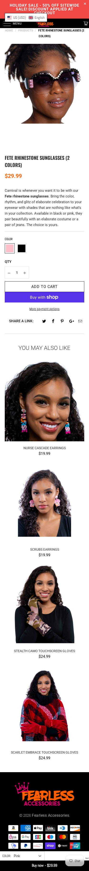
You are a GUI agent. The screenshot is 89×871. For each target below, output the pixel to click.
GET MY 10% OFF (44, 472)
